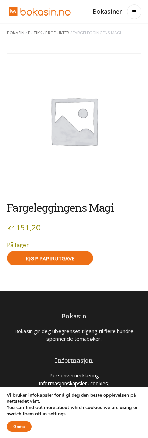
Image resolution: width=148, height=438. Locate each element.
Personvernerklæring (74, 375)
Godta (19, 426)
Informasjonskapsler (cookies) (74, 383)
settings (57, 414)
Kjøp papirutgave (50, 258)
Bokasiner (107, 11)
